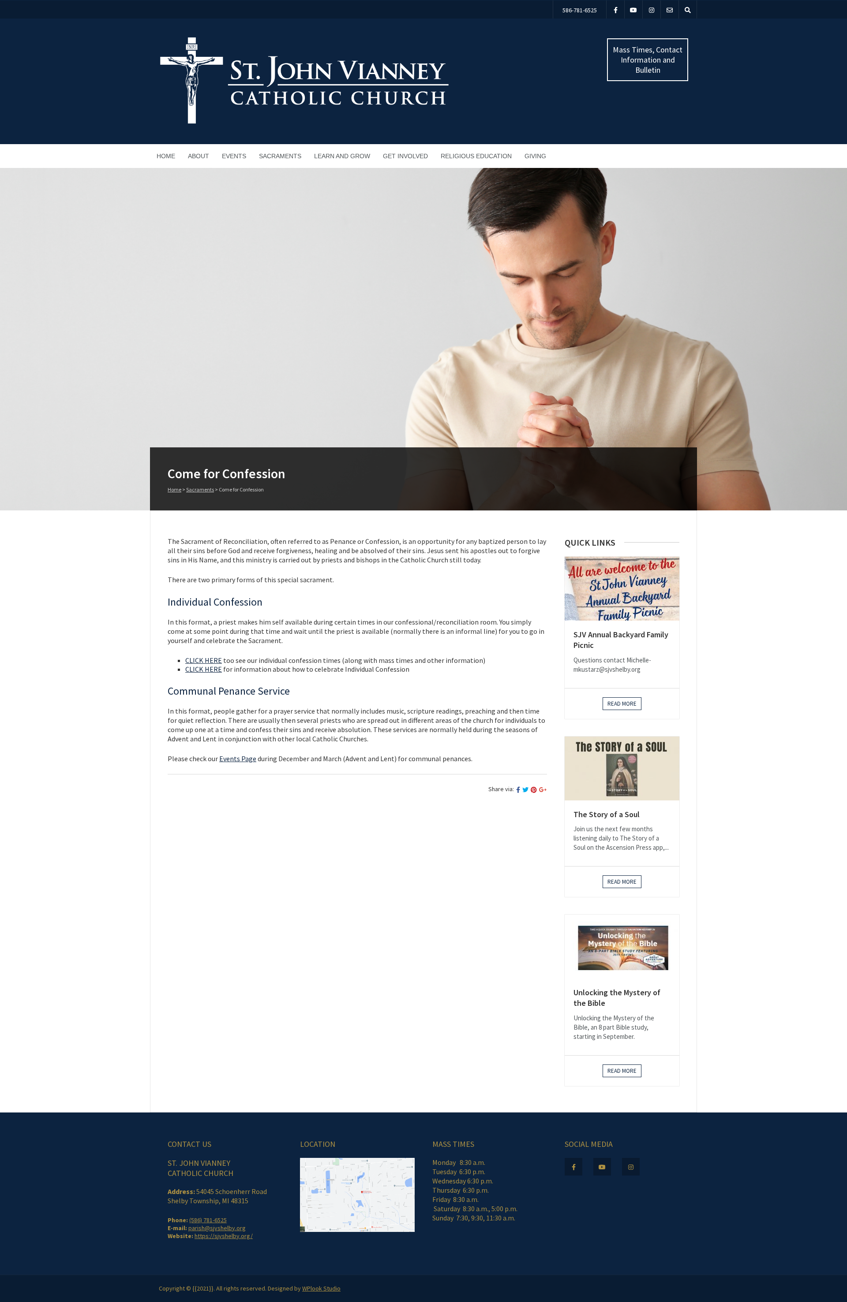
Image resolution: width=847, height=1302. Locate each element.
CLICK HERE (203, 660)
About (198, 156)
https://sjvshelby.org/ (224, 1236)
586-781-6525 (579, 10)
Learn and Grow (342, 156)
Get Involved (405, 156)
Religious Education (476, 156)
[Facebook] (615, 9)
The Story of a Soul (606, 814)
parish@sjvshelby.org (217, 1228)
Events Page (237, 758)
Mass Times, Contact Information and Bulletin (647, 60)
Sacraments (280, 156)
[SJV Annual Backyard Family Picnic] (622, 589)
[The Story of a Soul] (622, 768)
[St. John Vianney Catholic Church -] (304, 122)
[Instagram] (651, 9)
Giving (535, 156)
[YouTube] (633, 9)
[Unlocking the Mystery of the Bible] (622, 946)
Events (234, 156)
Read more (622, 703)
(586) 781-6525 (208, 1220)
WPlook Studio (321, 1288)
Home (166, 156)
